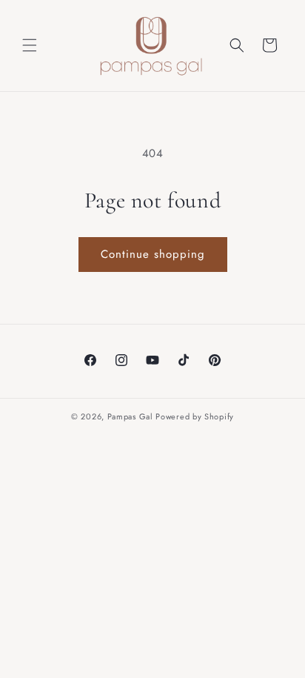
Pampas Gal (130, 416)
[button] (29, 45)
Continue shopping (153, 254)
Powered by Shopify (194, 416)
